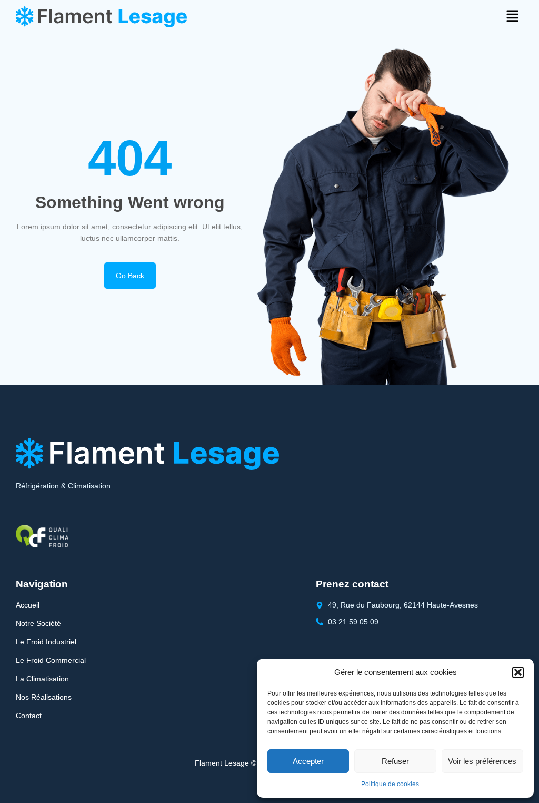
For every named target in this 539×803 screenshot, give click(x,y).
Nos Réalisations (44, 697)
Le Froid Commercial (51, 660)
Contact (29, 715)
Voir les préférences (482, 761)
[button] (518, 672)
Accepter (308, 761)
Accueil (27, 605)
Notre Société (38, 623)
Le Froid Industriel (46, 642)
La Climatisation (42, 678)
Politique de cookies (390, 784)
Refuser (395, 761)
